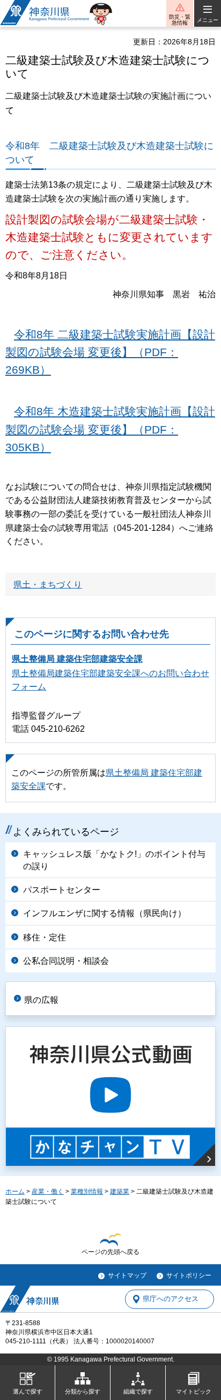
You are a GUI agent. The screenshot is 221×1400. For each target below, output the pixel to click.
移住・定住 (44, 937)
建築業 (119, 1191)
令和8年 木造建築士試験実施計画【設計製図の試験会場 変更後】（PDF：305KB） (110, 429)
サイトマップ (127, 1275)
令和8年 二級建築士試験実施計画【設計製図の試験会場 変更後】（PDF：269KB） (110, 352)
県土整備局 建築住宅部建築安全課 (77, 658)
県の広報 (41, 999)
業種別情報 (87, 1191)
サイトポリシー (188, 1275)
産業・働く (48, 1191)
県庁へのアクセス (170, 1299)
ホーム (15, 1191)
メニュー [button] (207, 20)
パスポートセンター (61, 889)
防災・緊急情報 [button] (179, 20)
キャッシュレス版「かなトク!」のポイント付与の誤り (114, 859)
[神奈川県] (29, 1299)
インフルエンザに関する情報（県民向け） (104, 913)
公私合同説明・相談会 (66, 960)
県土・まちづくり (47, 584)
